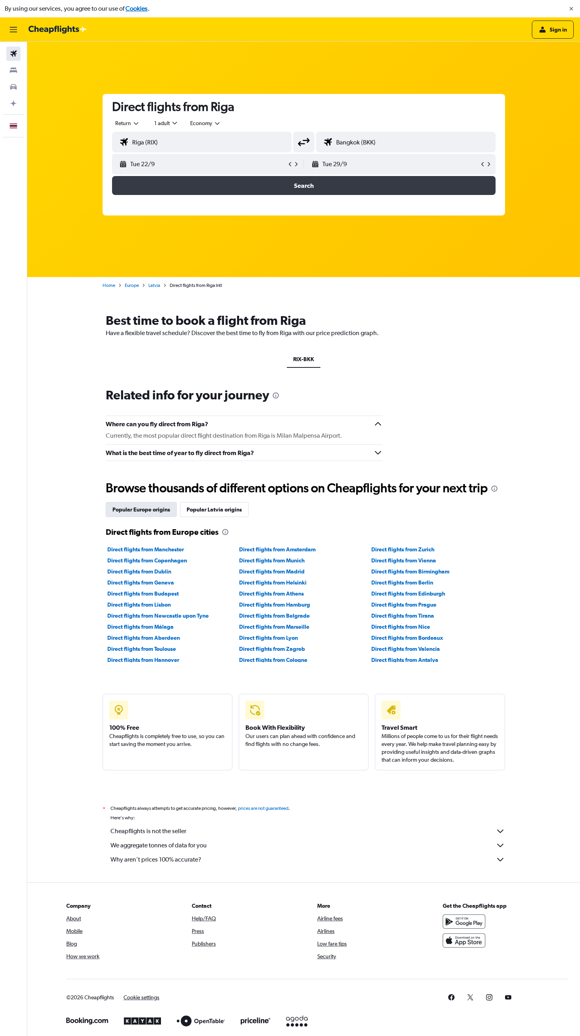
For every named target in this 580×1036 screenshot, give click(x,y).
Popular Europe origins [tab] (141, 509)
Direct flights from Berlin (402, 582)
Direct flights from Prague (403, 604)
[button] (571, 8)
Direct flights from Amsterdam (277, 549)
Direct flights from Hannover (143, 660)
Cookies (136, 8)
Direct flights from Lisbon (139, 604)
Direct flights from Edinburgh (408, 593)
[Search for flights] (13, 54)
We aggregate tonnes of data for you (158, 845)
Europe (132, 285)
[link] (451, 997)
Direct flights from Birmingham (410, 571)
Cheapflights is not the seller (148, 831)
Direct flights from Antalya (404, 660)
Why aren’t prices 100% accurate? (155, 859)
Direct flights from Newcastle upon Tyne (158, 616)
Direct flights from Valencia (405, 649)
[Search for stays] (13, 70)
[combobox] (127, 123)
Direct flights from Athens (271, 593)
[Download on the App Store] (464, 940)
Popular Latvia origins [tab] (214, 509)
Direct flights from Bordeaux (407, 638)
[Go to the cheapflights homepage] (57, 30)
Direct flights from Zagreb (272, 649)
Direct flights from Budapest (143, 593)
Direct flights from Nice (400, 627)
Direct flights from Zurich (402, 549)
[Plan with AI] (13, 103)
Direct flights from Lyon (268, 638)
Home (109, 285)
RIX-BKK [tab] (303, 359)
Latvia (154, 285)
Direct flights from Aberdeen (143, 638)
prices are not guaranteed (263, 808)
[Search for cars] (13, 87)
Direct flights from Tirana (402, 616)
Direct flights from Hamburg (274, 604)
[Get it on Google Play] (464, 921)
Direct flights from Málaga (140, 627)
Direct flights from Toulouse (141, 649)
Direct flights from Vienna (403, 560)
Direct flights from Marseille (274, 627)
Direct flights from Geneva (140, 582)
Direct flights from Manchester (145, 549)
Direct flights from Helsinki (273, 582)
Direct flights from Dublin (139, 571)
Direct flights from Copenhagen (147, 560)
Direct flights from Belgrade (274, 616)
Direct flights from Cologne (273, 660)
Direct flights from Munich (272, 560)
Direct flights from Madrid (272, 571)
